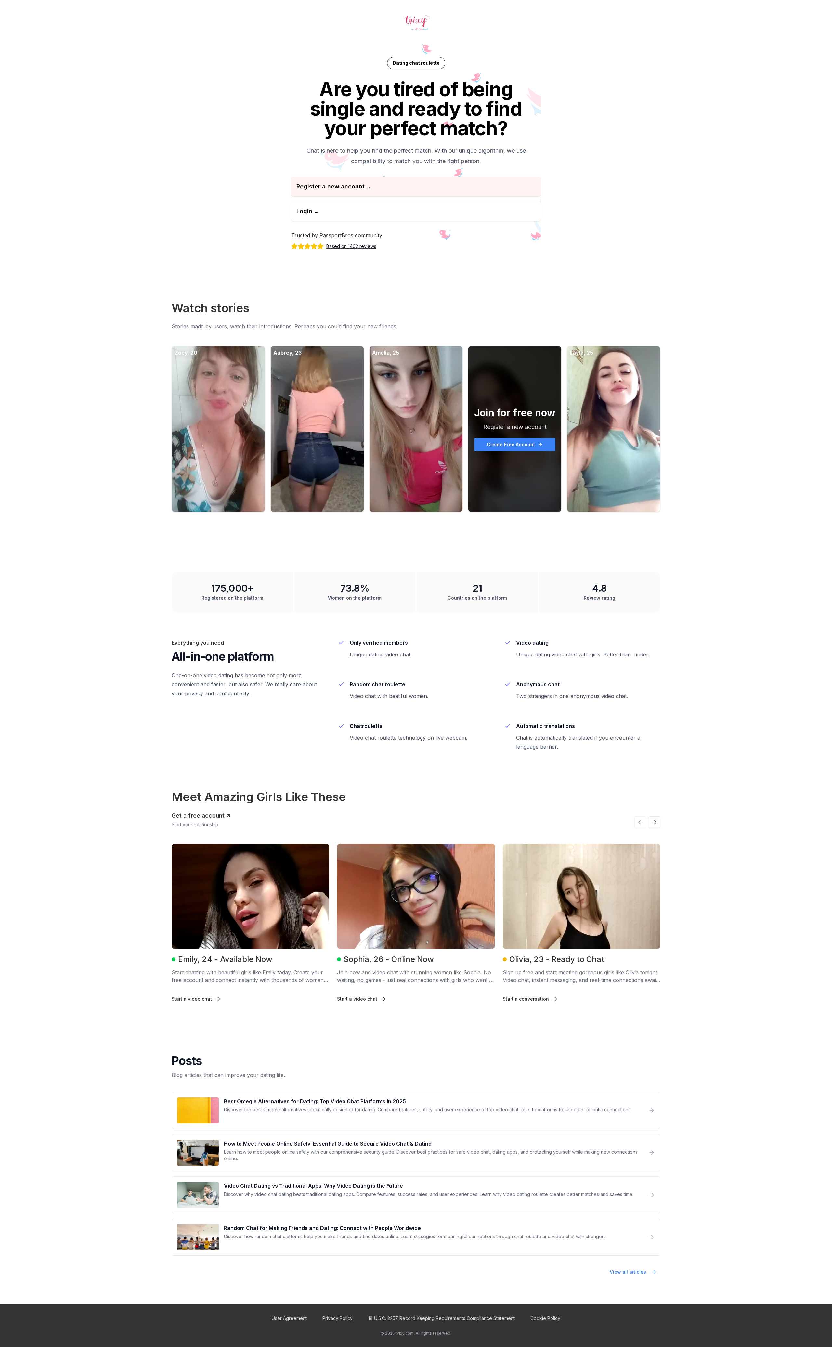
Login (307, 211)
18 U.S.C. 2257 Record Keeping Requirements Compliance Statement (441, 1318)
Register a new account (333, 186)
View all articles (628, 1272)
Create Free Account (511, 444)
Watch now (213, 429)
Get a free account (198, 815)
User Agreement (289, 1318)
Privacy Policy (337, 1318)
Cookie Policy (545, 1318)
